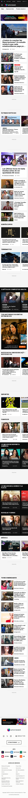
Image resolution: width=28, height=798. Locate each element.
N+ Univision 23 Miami (18, 187)
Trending (16, 60)
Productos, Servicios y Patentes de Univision (5, 781)
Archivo (2, 771)
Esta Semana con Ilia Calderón (7, 133)
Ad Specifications (4, 774)
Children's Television (20, 784)
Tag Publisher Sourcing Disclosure (5, 778)
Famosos (19, 1)
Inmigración (5, 49)
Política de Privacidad (5, 766)
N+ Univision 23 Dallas (8, 175)
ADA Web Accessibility (20, 770)
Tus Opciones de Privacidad (6, 786)
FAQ (2, 775)
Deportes (25, 1)
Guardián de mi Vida (6, 532)
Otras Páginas (12, 742)
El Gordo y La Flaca (5, 507)
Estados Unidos (18, 643)
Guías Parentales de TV (20, 775)
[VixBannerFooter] (14, 722)
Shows (13, 1)
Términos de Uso (4, 768)
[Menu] (2, 5)
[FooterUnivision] (14, 729)
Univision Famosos (19, 82)
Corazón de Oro (6, 309)
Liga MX (16, 71)
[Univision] (10, 5)
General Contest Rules (5, 784)
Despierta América (5, 466)
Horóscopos (5, 244)
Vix (4, 1)
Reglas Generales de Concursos (19, 781)
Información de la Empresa (6, 770)
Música (4, 557)
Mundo (4, 269)
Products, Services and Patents (20, 778)
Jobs (17, 771)
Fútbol (16, 209)
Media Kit (17, 774)
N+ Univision (5, 374)
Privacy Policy (18, 766)
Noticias (9, 1)
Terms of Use (18, 768)
